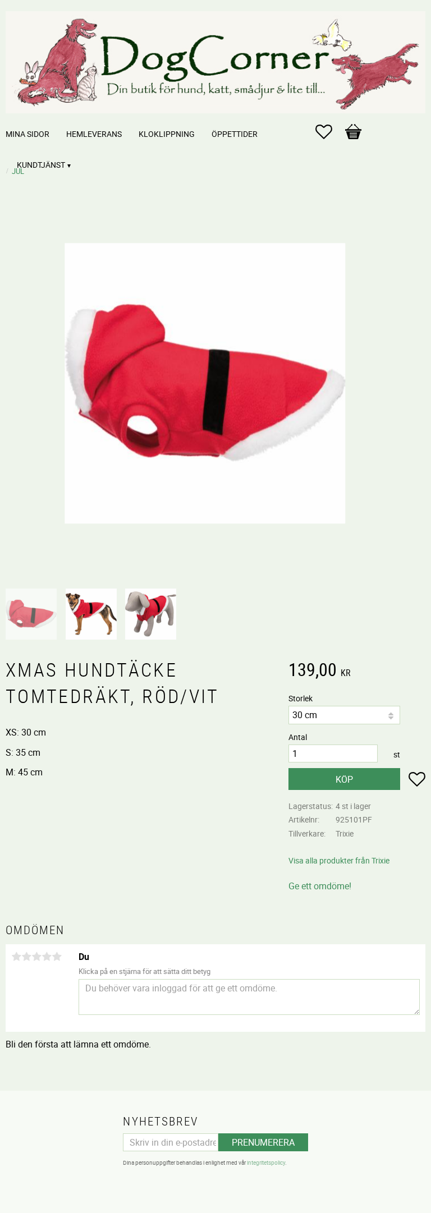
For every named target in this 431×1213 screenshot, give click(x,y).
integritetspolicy (266, 1162)
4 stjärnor (47, 957)
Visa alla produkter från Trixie (338, 860)
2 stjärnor (26, 957)
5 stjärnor (57, 957)
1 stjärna (16, 957)
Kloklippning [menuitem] (167, 133)
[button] (329, 131)
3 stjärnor (36, 957)
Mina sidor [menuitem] (27, 133)
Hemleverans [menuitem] (94, 133)
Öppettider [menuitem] (235, 133)
